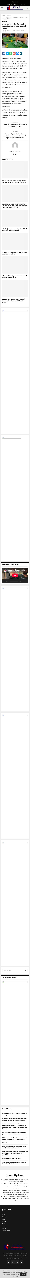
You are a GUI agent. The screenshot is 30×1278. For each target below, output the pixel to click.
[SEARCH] (26, 970)
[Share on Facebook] (3, 53)
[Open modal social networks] (21, 53)
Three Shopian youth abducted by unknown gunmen (15, 125)
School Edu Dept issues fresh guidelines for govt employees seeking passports (14, 181)
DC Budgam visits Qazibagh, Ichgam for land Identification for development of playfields (15, 1153)
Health (4, 1226)
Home (3, 1214)
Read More (15, 1276)
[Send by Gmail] (14, 53)
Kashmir (4, 21)
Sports (4, 1228)
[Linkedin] (17, 1262)
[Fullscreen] (25, 581)
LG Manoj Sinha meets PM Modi (11, 1158)
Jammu (4, 1219)
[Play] (4, 581)
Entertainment (6, 1230)
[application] (15, 575)
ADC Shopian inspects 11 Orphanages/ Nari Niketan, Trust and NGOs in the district (13, 300)
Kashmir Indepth (8, 30)
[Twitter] (13, 1262)
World (3, 1223)
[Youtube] (21, 1262)
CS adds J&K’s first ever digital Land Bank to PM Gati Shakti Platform (14, 229)
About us (9, 4)
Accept (23, 1274)
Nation (4, 1221)
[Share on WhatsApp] (10, 53)
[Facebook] (8, 1262)
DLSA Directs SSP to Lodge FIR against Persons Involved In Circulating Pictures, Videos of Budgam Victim (14, 205)
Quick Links (22, 4)
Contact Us (15, 4)
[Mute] (23, 581)
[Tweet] (7, 53)
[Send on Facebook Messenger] (17, 53)
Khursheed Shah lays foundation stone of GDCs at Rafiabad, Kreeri (14, 276)
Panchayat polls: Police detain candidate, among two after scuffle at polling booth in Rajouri (15, 136)
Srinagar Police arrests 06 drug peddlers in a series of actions (14, 253)
